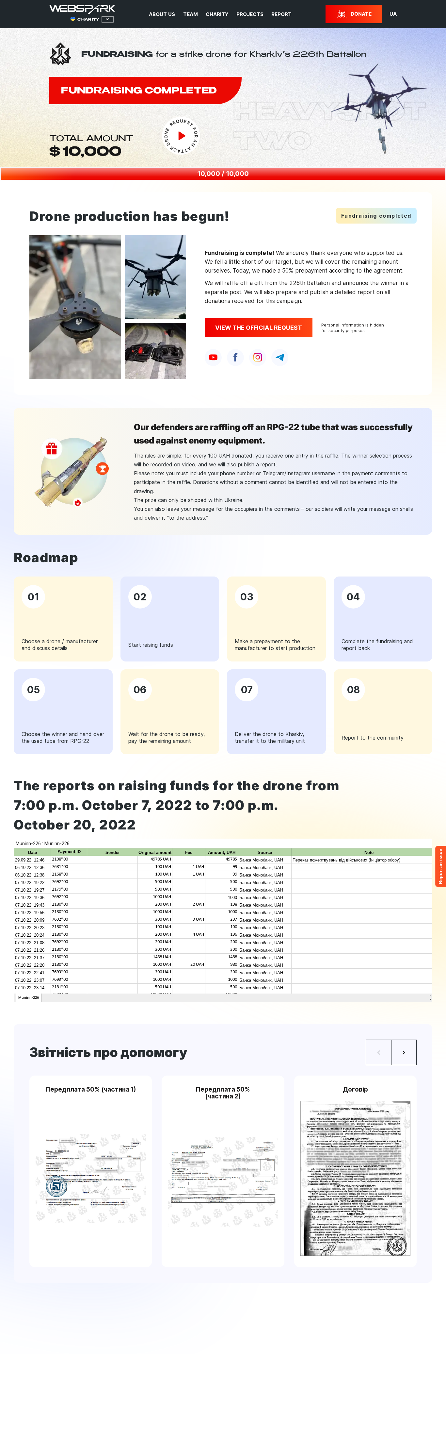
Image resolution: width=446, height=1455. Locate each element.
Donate (361, 14)
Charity (217, 14)
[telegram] (279, 357)
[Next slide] (404, 1052)
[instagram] (257, 357)
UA (393, 14)
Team (190, 14)
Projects (249, 14)
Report (281, 14)
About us (162, 14)
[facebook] (235, 357)
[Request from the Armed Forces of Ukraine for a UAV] (181, 136)
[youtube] (213, 357)
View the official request (258, 327)
